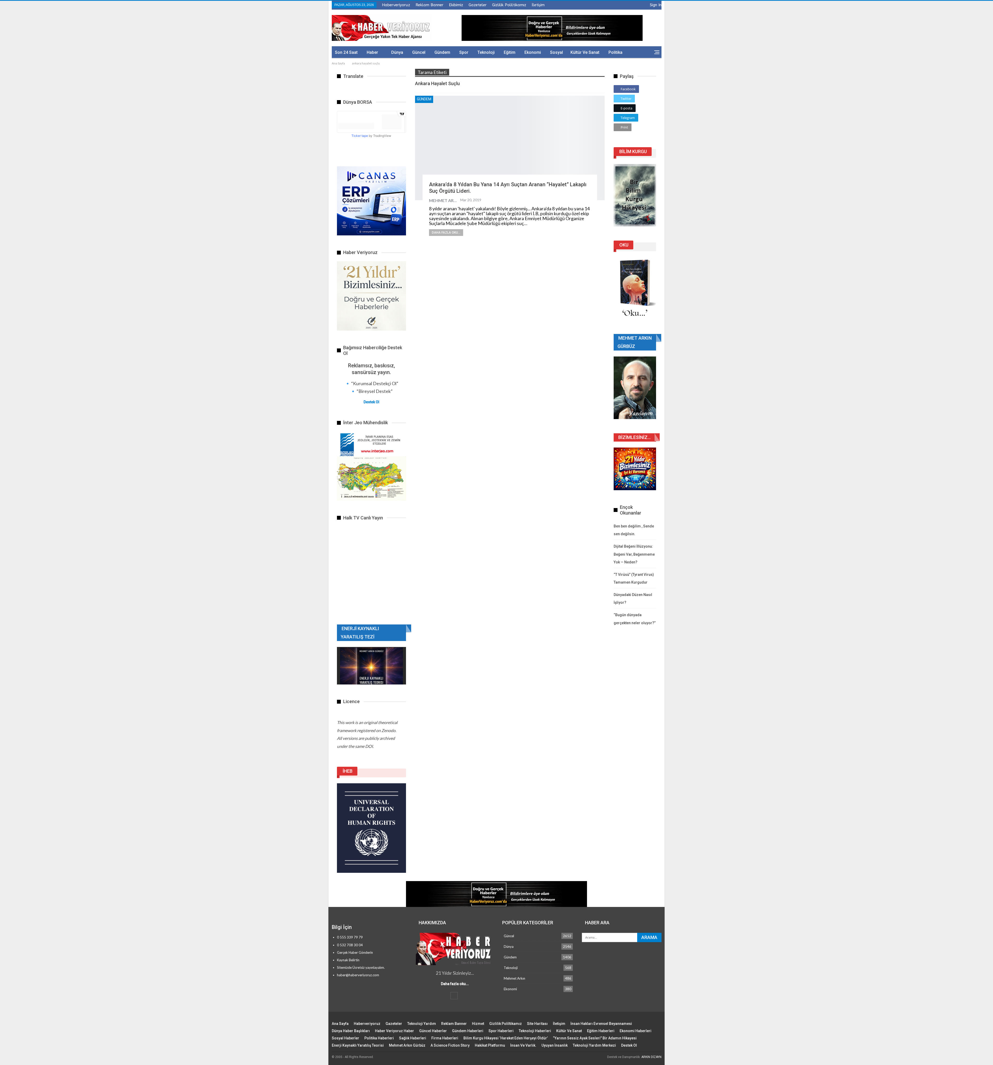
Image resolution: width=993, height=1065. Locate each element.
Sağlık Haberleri (412, 1038)
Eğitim (509, 52)
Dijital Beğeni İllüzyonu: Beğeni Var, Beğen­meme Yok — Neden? (634, 554)
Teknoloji (486, 52)
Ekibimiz (456, 5)
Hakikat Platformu (490, 1045)
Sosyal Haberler (345, 1038)
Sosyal (556, 52)
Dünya (397, 52)
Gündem (442, 52)
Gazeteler (478, 5)
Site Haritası (537, 1024)
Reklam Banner (429, 5)
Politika (615, 52)
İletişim (538, 5)
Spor (463, 52)
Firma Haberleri (444, 1038)
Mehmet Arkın (514, 978)
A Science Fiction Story (450, 1045)
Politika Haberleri (379, 1038)
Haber (372, 52)
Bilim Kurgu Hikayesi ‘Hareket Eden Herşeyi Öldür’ (505, 1038)
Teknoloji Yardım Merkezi (594, 1045)
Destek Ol (371, 402)
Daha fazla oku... (446, 232)
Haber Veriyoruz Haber (394, 1031)
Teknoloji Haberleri (535, 1031)
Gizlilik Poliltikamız (509, 5)
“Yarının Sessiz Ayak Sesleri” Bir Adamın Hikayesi (595, 1038)
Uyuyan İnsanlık (554, 1045)
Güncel (418, 52)
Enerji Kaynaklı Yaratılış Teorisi (358, 1045)
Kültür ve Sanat (584, 52)
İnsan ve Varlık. (523, 1045)
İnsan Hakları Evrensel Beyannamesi (601, 1024)
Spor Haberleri (501, 1031)
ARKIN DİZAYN (651, 1057)
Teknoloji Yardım (421, 1024)
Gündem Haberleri (467, 1031)
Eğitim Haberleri (600, 1031)
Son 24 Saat (346, 52)
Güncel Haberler (433, 1031)
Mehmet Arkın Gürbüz (407, 1045)
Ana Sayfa (340, 1024)
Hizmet (478, 1024)
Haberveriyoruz (396, 5)
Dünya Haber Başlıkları (351, 1031)
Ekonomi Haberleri (635, 1031)
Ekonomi (532, 52)
